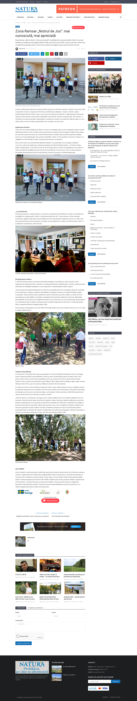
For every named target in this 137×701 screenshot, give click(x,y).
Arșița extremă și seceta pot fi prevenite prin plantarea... (74, 576)
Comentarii (21, 608)
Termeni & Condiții (115, 697)
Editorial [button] (30, 17)
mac (111, 346)
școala (107, 342)
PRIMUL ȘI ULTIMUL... (105, 96)
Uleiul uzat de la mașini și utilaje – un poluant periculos (50, 576)
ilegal (113, 342)
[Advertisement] (105, 38)
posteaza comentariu (23, 643)
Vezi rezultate (101, 166)
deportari (105, 338)
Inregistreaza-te (115, 2)
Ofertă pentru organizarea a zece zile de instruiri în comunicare (109, 107)
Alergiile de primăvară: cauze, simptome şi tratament (32, 516)
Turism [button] (50, 17)
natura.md (22, 48)
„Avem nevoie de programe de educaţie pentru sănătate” (108, 116)
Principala (20, 17)
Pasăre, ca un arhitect (69, 675)
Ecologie (24, 22)
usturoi (91, 346)
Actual (28, 22)
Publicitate (105, 697)
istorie (113, 338)
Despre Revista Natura (22, 2)
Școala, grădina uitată (69, 666)
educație (98, 338)
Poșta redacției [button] (89, 17)
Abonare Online (103, 17)
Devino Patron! (79, 27)
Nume (17, 612)
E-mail (54, 612)
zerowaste (92, 350)
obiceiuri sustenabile (101, 346)
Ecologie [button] (41, 17)
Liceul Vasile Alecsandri (95, 354)
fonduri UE (92, 342)
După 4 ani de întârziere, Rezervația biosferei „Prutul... (50, 598)
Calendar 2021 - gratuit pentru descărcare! (74, 598)
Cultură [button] (59, 17)
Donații (32, 2)
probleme (100, 342)
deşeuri (99, 350)
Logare (106, 2)
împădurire (107, 350)
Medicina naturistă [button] (73, 17)
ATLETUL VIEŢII (20, 574)
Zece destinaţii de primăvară (60, 516)
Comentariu (19, 620)
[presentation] (114, 300)
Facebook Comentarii (35, 608)
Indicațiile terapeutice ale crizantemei (104, 319)
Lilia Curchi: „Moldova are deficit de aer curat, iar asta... (25, 598)
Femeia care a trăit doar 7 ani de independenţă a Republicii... (109, 125)
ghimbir (91, 338)
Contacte (45, 2)
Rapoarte (38, 2)
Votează (91, 166)
